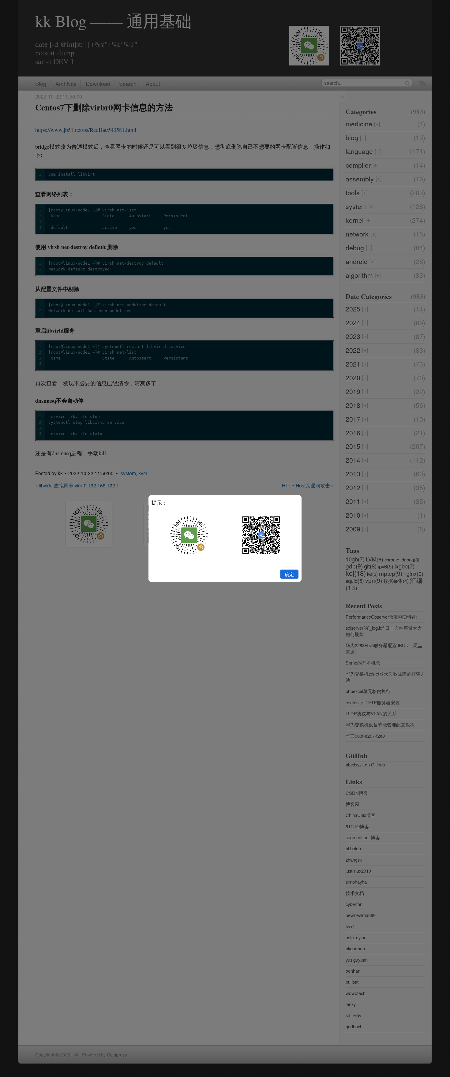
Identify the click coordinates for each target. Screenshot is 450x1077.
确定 (289, 574)
